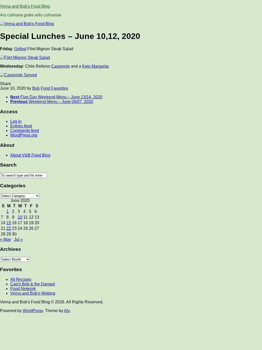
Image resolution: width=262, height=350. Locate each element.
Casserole (60, 66)
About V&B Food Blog (30, 155)
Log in (15, 121)
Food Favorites (54, 88)
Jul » (18, 239)
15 (8, 223)
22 (8, 228)
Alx (67, 310)
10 (20, 217)
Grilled (20, 49)
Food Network (23, 288)
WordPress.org (23, 135)
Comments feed (24, 130)
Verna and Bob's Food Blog (25, 6)
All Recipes (20, 279)
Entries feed (21, 126)
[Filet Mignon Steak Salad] (25, 57)
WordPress (33, 310)
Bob (36, 88)
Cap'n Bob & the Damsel (32, 284)
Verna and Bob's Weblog (32, 293)
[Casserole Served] (18, 75)
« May (5, 239)
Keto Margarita (95, 66)
